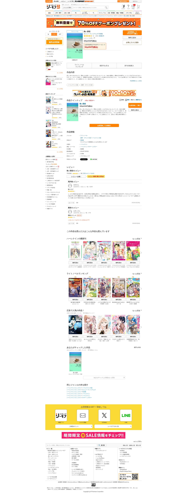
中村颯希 (102, 303)
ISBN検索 (115, 481)
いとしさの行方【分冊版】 (56, 80)
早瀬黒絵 (130, 340)
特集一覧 (49, 190)
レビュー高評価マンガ (53, 194)
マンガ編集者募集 (124, 454)
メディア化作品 (51, 187)
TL (93, 13)
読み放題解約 (75, 464)
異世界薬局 (55, 122)
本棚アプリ (50, 208)
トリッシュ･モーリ (101, 266)
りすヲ (94, 266)
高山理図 (58, 124)
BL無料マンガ (50, 173)
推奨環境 (98, 467)
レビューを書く (88, 38)
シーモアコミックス (85, 13)
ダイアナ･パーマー (73, 266)
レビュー (63, 1)
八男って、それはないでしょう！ (57, 133)
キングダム (55, 143)
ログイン (135, 1)
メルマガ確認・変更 (77, 454)
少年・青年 (58, 13)
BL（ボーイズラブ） (53, 456)
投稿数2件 (99, 36)
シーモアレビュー (52, 478)
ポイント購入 (75, 452)
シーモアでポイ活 (51, 183)
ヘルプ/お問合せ (100, 458)
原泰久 (53, 145)
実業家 (82, 140)
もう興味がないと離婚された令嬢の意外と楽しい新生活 (57, 110)
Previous (68, 252)
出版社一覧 (132, 445)
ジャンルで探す (67, 7)
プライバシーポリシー (72, 481)
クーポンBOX (75, 460)
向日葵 (131, 303)
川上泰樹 (74, 340)
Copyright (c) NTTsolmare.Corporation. (93, 491)
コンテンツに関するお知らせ (79, 475)
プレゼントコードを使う (78, 471)
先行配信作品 (50, 178)
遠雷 (104, 340)
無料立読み (75, 262)
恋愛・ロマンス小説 (87, 85)
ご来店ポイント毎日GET (53, 180)
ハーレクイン (101, 15)
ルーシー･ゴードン (116, 266)
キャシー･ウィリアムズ (91, 34)
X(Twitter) (122, 463)
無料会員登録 (123, 1)
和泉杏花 (54, 114)
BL (76, 13)
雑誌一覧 (125, 445)
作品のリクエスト (100, 465)
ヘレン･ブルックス (131, 266)
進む (100, 340)
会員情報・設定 (76, 456)
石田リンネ (87, 303)
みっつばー (79, 340)
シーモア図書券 (51, 204)
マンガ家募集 (123, 452)
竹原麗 (100, 34)
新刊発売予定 (50, 162)
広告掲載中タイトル (52, 197)
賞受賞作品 (50, 185)
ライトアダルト (137, 13)
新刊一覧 (138, 445)
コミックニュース (51, 201)
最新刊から (139, 99)
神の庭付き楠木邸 (75, 302)
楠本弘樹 (54, 135)
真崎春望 (80, 266)
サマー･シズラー (118, 15)
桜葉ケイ (119, 340)
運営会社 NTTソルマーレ (123, 481)
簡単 (128, 99)
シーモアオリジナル (53, 467)
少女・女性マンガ (53, 454)
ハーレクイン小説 (91, 15)
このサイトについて (107, 481)
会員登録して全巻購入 (104, 125)
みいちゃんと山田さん (90, 339)
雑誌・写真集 (119, 13)
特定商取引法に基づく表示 (96, 481)
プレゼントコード (51, 206)
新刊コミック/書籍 (50, 159)
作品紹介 (122, 450)
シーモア (49, 1)
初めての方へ (50, 54)
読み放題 (56, 1)
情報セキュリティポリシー (84, 481)
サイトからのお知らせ (77, 473)
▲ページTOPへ (138, 441)
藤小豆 (92, 303)
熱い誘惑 (126, 15)
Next (140, 253)
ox (78, 303)
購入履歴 (74, 458)
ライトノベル (102, 13)
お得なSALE (50, 176)
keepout (54, 125)
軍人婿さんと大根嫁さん (57, 99)
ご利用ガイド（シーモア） (103, 462)
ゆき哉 (106, 303)
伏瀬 (70, 340)
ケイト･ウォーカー (56, 82)
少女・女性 (67, 13)
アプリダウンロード (101, 450)
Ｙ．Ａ (59, 135)
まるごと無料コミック (51, 166)
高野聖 (53, 124)
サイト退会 (75, 466)
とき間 (107, 340)
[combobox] (90, 7)
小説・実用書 (111, 13)
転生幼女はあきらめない (118, 302)
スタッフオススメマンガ (53, 192)
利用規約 (65, 481)
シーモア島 (71, 1)
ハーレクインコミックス (79, 15)
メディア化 (129, 13)
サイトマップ (99, 469)
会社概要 (60, 481)
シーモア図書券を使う (77, 469)
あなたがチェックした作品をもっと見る (104, 377)
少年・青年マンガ (53, 452)
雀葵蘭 (135, 303)
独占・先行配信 (52, 469)
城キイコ (136, 340)
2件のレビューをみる (88, 173)
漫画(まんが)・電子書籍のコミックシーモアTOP (59, 15)
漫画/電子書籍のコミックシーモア (56, 450)
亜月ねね (90, 340)
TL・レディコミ (52, 458)
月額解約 (74, 462)
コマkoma (54, 102)
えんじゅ (74, 303)
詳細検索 (49, 199)
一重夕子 (108, 266)
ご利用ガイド (50, 51)
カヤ (118, 303)
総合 (49, 13)
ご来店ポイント (74, 426)
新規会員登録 (75, 450)
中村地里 (123, 266)
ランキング (51, 164)
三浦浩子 (53, 84)
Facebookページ (124, 462)
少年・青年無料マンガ (53, 171)
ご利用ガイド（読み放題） (103, 463)
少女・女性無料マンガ (53, 169)
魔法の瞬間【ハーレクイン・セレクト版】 (56, 64)
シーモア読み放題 (52, 477)
